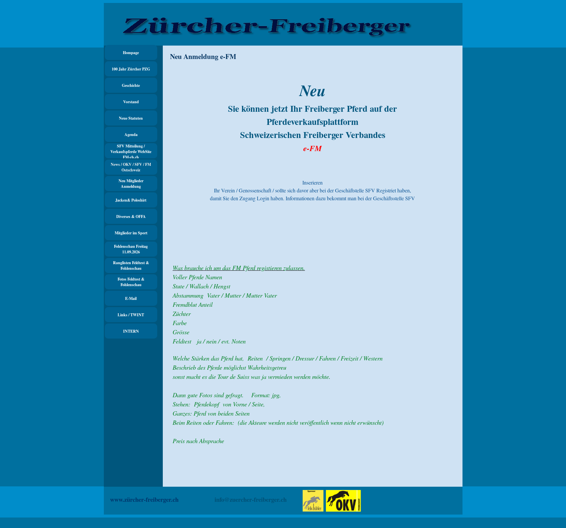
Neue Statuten (131, 118)
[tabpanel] (312, 160)
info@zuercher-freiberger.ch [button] (251, 499)
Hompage (131, 52)
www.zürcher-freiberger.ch (144, 499)
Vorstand (131, 102)
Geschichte (131, 85)
